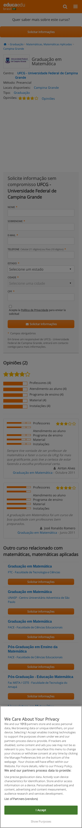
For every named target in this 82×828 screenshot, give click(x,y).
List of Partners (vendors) (21, 799)
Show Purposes (41, 821)
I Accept (41, 810)
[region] (41, 767)
